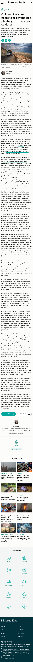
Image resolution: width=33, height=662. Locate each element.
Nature (24, 573)
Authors (3, 636)
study (4, 93)
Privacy (20, 626)
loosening (21, 145)
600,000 (14, 178)
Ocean (24, 585)
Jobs (2, 630)
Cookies (20, 630)
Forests (24, 598)
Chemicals (21, 473)
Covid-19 (4, 514)
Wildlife (20, 534)
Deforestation (17, 449)
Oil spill (20, 514)
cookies (22, 653)
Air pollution (6, 473)
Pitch (2, 633)
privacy (15, 653)
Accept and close (9, 658)
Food (8, 573)
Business (9, 598)
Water (24, 610)
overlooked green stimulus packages (17, 151)
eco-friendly (13, 356)
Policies (20, 636)
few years (12, 251)
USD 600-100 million (23, 182)
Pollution (8, 585)
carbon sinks (18, 200)
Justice (8, 610)
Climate (24, 561)
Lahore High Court (12, 269)
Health (4, 494)
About (3, 626)
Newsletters (21, 633)
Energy (8, 561)
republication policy (8, 646)
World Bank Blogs (21, 119)
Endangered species (22, 494)
